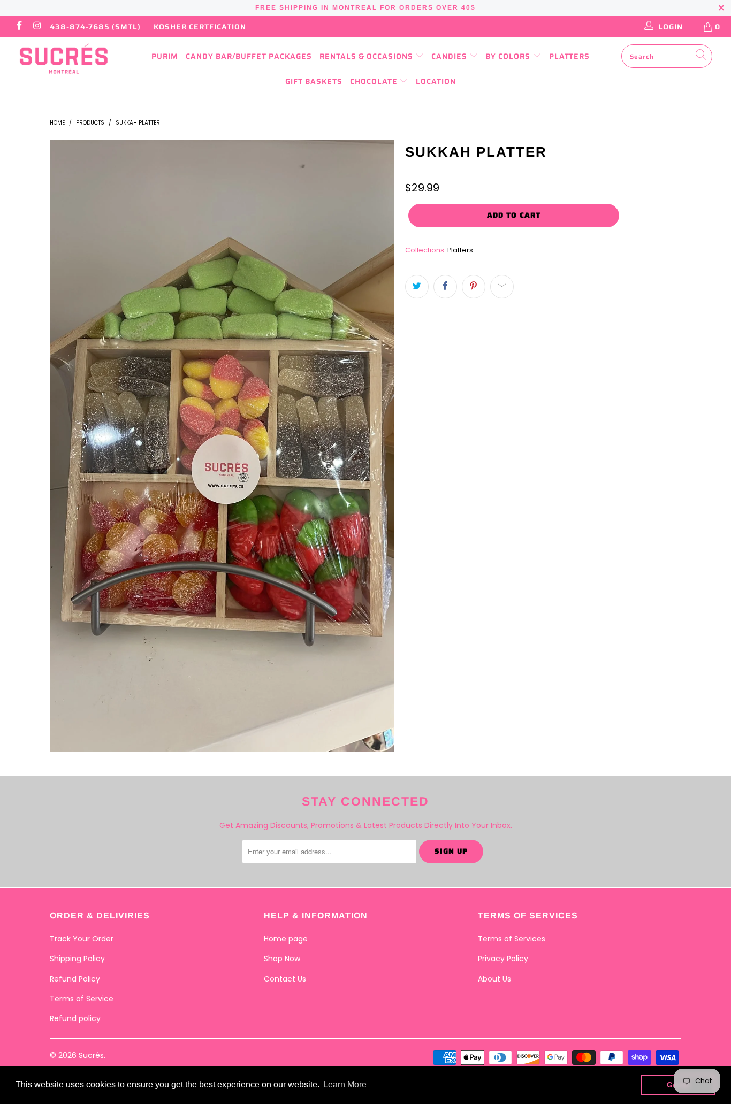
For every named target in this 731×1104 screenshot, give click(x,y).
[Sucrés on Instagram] (37, 26)
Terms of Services (511, 938)
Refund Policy (75, 978)
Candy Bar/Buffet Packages (249, 56)
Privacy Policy (503, 958)
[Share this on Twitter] (417, 286)
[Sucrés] (64, 58)
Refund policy (75, 1018)
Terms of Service (81, 998)
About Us (494, 978)
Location (436, 81)
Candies (450, 56)
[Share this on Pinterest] (473, 286)
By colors (508, 56)
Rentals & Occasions (367, 56)
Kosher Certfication (200, 27)
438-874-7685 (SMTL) (95, 27)
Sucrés (91, 1055)
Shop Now (282, 958)
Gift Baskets (313, 81)
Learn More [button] (345, 1084)
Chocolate (375, 81)
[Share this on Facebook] (445, 286)
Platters (569, 56)
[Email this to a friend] (502, 286)
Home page (286, 938)
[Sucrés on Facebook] (18, 26)
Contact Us (285, 978)
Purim (164, 56)
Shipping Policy (77, 958)
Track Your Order (81, 938)
